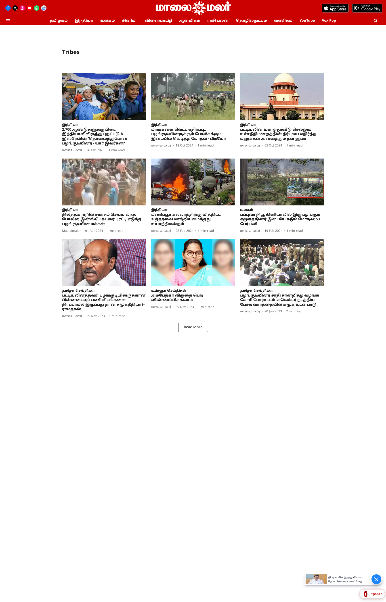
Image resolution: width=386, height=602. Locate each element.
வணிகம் (283, 21)
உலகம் (107, 21)
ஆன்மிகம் (189, 21)
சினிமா (130, 21)
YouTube (307, 21)
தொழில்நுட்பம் (251, 21)
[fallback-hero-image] (104, 96)
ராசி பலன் (218, 21)
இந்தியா (84, 21)
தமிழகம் (59, 21)
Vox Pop (329, 21)
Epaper (376, 594)
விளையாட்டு (158, 21)
